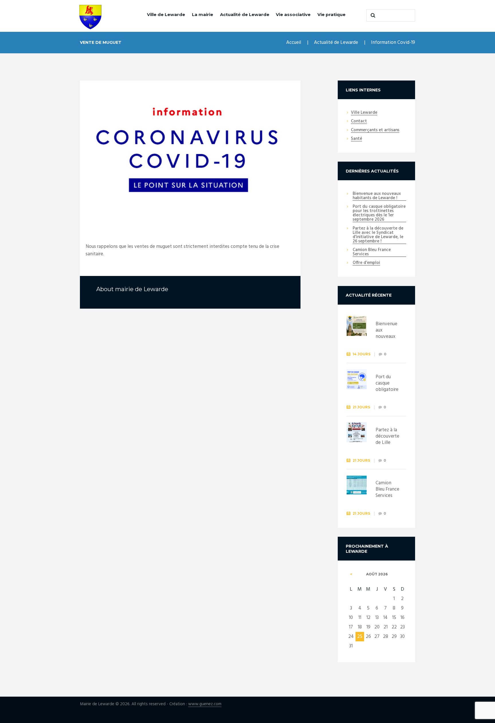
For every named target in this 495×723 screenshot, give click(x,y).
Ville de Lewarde (166, 14)
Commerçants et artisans (375, 130)
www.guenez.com (204, 704)
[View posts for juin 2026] (351, 574)
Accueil (293, 42)
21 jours (361, 407)
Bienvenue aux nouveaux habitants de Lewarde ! (377, 196)
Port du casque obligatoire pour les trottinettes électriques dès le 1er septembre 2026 (379, 213)
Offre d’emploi (366, 263)
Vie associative (293, 14)
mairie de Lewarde (141, 289)
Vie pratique (331, 14)
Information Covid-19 (393, 42)
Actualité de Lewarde (244, 14)
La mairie (202, 14)
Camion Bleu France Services (372, 252)
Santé (356, 139)
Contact (359, 121)
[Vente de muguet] (190, 154)
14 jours (361, 354)
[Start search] (372, 15)
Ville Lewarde (364, 113)
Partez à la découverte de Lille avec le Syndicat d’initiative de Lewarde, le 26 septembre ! (378, 235)
